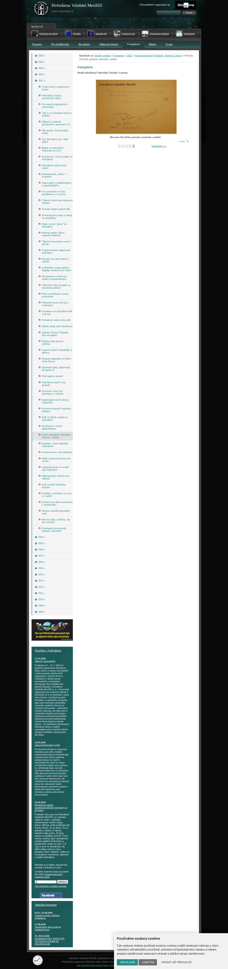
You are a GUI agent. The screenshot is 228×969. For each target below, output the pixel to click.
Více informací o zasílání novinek (50, 886)
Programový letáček (159, 34)
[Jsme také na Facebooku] (51, 897)
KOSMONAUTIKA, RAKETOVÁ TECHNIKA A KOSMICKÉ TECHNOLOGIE (49, 941)
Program (37, 44)
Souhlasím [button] (127, 962)
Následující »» (159, 146)
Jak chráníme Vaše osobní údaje (92, 965)
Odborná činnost (108, 44)
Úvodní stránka (102, 55)
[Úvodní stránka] (41, 9)
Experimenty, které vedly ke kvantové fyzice (48, 928)
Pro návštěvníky (60, 44)
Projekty (77, 34)
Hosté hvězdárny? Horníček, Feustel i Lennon (158, 55)
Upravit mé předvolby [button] (176, 962)
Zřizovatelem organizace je (154, 4)
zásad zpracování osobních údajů (48, 875)
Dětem (152, 44)
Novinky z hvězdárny (48, 650)
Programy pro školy (48, 34)
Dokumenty (189, 34)
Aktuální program (46, 904)
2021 (129, 55)
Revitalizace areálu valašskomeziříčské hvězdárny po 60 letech (51, 808)
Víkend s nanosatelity (45, 661)
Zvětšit (182, 142)
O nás (169, 44)
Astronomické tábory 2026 (47, 745)
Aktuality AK (101, 34)
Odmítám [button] (148, 962)
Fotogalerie (118, 55)
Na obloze (84, 44)
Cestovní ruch (128, 34)
